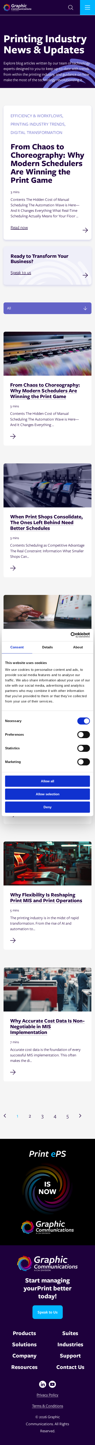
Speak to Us (48, 1312)
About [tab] (78, 647)
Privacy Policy (47, 1394)
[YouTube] (52, 1384)
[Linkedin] (42, 1384)
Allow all (47, 781)
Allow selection (47, 794)
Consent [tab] (17, 647)
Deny (47, 807)
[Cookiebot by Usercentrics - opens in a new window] (70, 635)
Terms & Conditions (47, 1405)
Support (70, 1355)
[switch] (83, 734)
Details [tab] (47, 647)
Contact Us (70, 1366)
